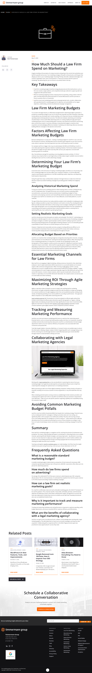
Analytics (80, 652)
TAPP (50, 643)
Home (3, 12)
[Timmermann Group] (13, 3)
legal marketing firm (44, 382)
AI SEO (79, 630)
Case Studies (62, 2)
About (51, 635)
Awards (51, 638)
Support (51, 656)
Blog (8, 12)
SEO (79, 633)
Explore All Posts (15, 579)
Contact (51, 630)
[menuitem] (46, 3)
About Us (77, 2)
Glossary (51, 648)
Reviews (51, 641)
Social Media (81, 638)
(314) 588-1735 (9, 641)
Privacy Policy (53, 653)
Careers (51, 633)
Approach (70, 2)
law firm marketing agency (50, 444)
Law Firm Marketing (69, 630)
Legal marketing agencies (38, 298)
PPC (79, 635)
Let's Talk (85, 2)
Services (46, 2)
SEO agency (66, 266)
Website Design (82, 641)
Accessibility (52, 651)
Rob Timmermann (12, 59)
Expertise (53, 2)
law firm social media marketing (61, 303)
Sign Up (83, 622)
